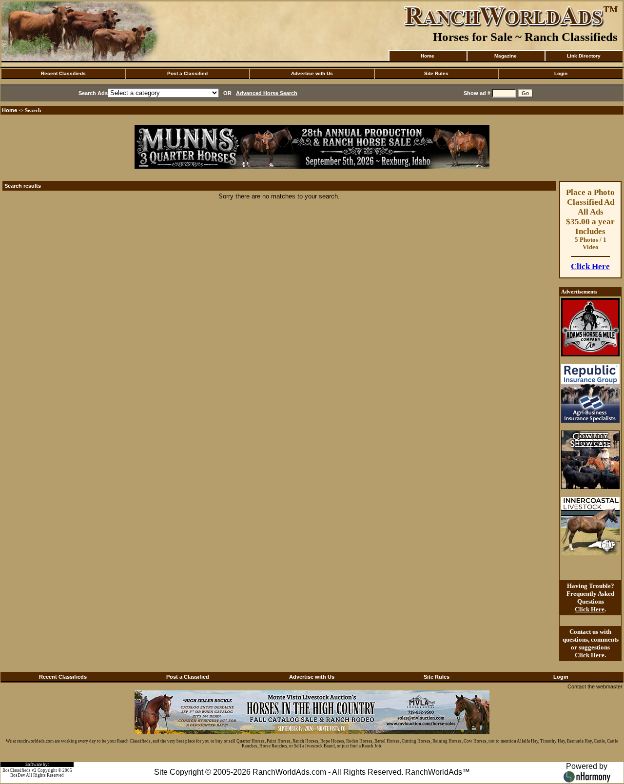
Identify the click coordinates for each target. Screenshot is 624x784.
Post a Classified (187, 73)
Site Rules (436, 73)
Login (560, 73)
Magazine (505, 56)
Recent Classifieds (63, 73)
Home (427, 56)
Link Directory (584, 56)
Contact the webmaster (595, 686)
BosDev (17, 775)
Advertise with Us (312, 73)
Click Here (590, 266)
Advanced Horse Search (266, 93)
